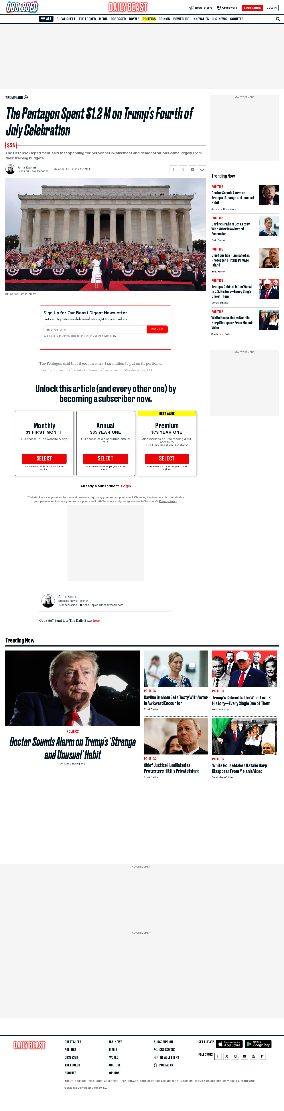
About (69, 1081)
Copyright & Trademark (239, 1081)
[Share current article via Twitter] (183, 169)
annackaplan (69, 605)
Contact (81, 1081)
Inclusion (186, 1081)
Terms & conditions (207, 1081)
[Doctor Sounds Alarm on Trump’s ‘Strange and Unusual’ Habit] (269, 204)
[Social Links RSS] (253, 1057)
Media (103, 19)
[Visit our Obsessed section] (36, 7)
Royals (134, 19)
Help (123, 1081)
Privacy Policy (109, 336)
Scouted (237, 19)
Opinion (164, 19)
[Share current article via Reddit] (202, 169)
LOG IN (272, 7)
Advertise (111, 1081)
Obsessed (118, 19)
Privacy (133, 1081)
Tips (91, 1081)
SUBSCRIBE (252, 7)
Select (44, 459)
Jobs (99, 1081)
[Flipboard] (262, 1057)
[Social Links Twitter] (226, 1057)
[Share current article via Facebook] (173, 169)
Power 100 (181, 19)
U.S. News (219, 19)
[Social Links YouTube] (244, 1057)
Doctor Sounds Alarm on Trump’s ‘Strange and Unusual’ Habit (73, 748)
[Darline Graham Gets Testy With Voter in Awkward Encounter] (269, 235)
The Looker (87, 19)
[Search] (278, 19)
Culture (115, 1065)
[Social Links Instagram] (235, 1057)
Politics (149, 19)
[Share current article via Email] (192, 169)
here (96, 620)
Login (126, 486)
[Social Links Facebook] (217, 1057)
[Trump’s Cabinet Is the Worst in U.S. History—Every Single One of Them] (269, 298)
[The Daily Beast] (128, 7)
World (113, 1057)
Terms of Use (90, 336)
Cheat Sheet (66, 19)
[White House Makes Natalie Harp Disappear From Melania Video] (269, 329)
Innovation (201, 19)
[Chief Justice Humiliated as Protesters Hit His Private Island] (269, 266)
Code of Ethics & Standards (159, 1081)
